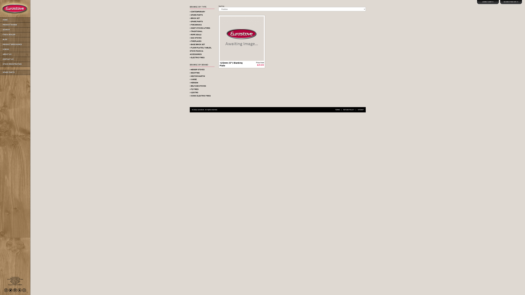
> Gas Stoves (196, 38)
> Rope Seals (195, 35)
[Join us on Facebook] (6, 290)
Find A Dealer (9, 35)
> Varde (193, 79)
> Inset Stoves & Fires (200, 28)
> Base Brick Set (197, 44)
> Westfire (195, 73)
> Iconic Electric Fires (200, 96)
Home (5, 20)
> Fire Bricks (196, 25)
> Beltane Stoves (198, 86)
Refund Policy (349, 109)
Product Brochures (12, 44)
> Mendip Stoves (197, 70)
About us (7, 54)
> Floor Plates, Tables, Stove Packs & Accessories (201, 51)
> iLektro (194, 93)
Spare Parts (9, 72)
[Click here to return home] (15, 17)
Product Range (10, 25)
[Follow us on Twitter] (11, 290)
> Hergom (194, 83)
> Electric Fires (197, 58)
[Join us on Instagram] (24, 290)
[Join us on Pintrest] (15, 290)
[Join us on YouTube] (20, 290)
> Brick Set (195, 18)
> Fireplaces (195, 41)
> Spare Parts (196, 15)
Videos (6, 49)
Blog (5, 40)
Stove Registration (12, 64)
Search (6, 30)
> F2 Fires (194, 89)
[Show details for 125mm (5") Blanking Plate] (242, 38)
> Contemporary (197, 12)
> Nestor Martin (197, 76)
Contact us (8, 59)
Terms (338, 109)
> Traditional (196, 31)
